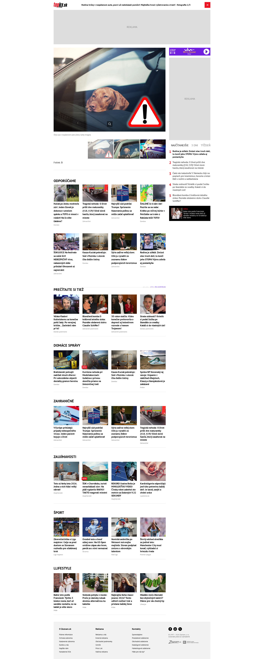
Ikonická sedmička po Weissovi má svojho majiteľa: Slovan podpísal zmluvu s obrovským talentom (123, 545)
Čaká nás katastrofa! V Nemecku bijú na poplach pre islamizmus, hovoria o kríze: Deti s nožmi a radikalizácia (191, 176)
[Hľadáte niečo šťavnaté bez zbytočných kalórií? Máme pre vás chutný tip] (153, 582)
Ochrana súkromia (65, 638)
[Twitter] (180, 629)
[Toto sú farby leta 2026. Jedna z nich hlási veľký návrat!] (66, 471)
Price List (99, 648)
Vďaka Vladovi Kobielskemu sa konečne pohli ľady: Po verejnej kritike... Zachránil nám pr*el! (66, 322)
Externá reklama (102, 638)
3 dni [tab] (194, 145)
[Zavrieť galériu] (207, 5)
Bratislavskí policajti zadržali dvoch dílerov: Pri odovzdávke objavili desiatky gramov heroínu (66, 377)
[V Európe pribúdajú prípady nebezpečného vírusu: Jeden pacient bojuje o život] (66, 415)
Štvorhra (85, 552)
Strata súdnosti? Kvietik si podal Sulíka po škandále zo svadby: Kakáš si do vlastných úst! (152, 321)
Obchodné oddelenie (140, 641)
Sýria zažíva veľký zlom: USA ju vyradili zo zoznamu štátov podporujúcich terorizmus (124, 432)
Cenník (98, 645)
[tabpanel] (189, 176)
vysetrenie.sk (144, 496)
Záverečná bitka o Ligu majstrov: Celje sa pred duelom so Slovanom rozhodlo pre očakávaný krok (65, 545)
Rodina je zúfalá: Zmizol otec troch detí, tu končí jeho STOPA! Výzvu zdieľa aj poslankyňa (191, 154)
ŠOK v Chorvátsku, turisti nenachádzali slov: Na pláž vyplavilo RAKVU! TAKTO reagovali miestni (94, 488)
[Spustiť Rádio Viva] (189, 49)
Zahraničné (64, 401)
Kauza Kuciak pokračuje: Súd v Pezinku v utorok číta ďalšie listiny (123, 375)
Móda (55, 610)
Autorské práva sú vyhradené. (179, 636)
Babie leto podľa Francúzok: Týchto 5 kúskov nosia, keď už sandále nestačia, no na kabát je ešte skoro (65, 601)
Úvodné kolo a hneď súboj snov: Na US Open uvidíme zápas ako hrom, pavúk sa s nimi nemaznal (95, 544)
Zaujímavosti (65, 456)
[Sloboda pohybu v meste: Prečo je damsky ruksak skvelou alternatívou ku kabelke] (95, 582)
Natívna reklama (102, 652)
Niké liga (114, 555)
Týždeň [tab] (205, 145)
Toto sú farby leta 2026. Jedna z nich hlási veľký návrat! (65, 486)
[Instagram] (175, 629)
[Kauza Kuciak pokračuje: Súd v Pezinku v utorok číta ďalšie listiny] (124, 359)
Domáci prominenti (60, 332)
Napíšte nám (63, 648)
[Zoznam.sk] (175, 643)
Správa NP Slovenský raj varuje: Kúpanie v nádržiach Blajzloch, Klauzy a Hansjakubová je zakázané (152, 378)
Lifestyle (143, 604)
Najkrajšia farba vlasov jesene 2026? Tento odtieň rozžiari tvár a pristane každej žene (122, 599)
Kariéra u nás (64, 645)
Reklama (100, 629)
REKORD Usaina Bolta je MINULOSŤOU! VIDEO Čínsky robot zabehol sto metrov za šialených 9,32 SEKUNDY (123, 489)
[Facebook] (170, 629)
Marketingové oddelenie (141, 648)
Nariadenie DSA (65, 652)
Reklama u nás (101, 634)
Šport (59, 512)
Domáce (56, 384)
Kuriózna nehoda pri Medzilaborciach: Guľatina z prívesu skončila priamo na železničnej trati (92, 378)
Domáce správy (67, 345)
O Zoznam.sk (65, 629)
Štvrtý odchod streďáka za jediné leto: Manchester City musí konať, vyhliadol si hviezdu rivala (151, 545)
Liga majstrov (58, 555)
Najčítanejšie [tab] (180, 145)
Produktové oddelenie (140, 638)
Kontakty (136, 629)
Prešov (142, 387)
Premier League (145, 555)
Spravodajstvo (137, 634)
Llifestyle (62, 568)
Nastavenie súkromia (67, 641)
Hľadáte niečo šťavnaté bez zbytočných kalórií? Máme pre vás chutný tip (152, 597)
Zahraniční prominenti (90, 329)
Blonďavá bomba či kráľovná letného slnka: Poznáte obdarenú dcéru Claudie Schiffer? (94, 321)
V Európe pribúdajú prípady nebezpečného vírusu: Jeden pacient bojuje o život (65, 432)
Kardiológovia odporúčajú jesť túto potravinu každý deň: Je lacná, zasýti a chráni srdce (153, 488)
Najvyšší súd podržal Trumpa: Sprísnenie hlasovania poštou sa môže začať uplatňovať (93, 432)
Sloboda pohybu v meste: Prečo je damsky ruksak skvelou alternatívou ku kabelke (94, 599)
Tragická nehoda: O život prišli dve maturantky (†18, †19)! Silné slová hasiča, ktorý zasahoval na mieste (152, 433)
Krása (113, 607)
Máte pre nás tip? (138, 652)
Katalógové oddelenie (140, 645)
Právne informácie (66, 634)
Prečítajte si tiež (69, 289)
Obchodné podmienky (104, 641)
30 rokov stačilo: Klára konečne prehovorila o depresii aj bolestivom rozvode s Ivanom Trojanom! (122, 322)
